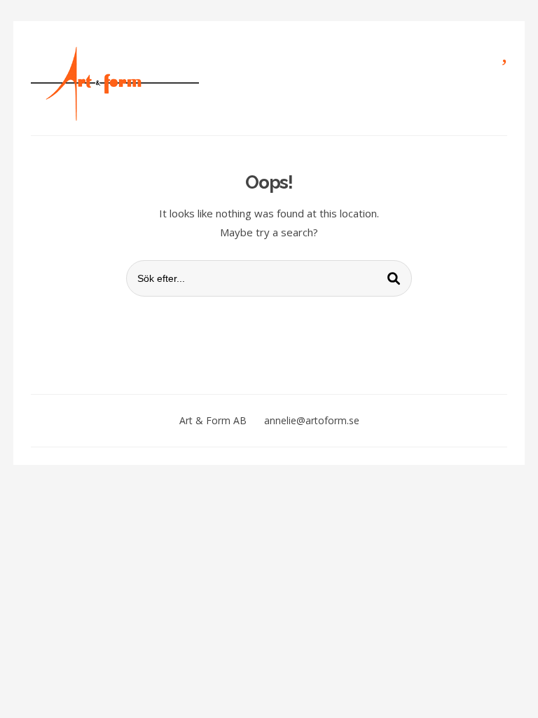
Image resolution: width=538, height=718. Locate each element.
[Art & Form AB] (115, 83)
